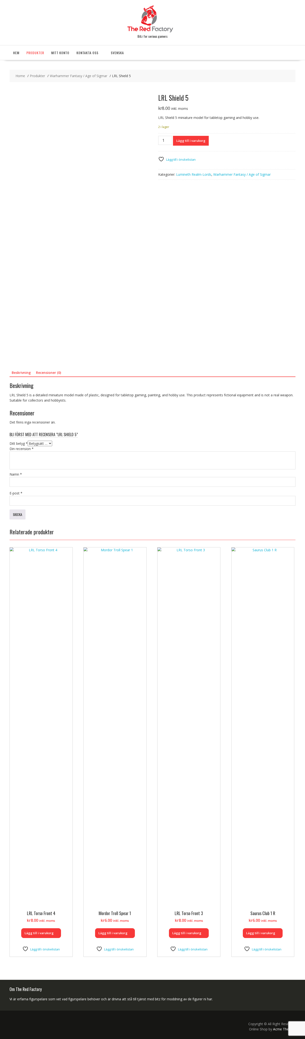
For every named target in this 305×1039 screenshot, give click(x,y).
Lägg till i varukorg (190, 140)
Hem (16, 52)
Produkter (35, 52)
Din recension (22, 448)
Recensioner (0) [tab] (48, 372)
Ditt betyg (19, 443)
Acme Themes (284, 1029)
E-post (16, 493)
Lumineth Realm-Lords (193, 174)
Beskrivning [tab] (21, 372)
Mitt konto (60, 52)
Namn (16, 474)
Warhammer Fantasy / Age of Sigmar (242, 174)
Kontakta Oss (87, 52)
